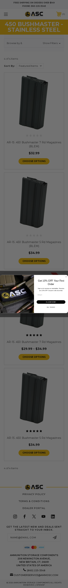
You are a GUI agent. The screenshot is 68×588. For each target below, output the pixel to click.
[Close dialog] (66, 277)
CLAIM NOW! (51, 302)
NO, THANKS (51, 307)
